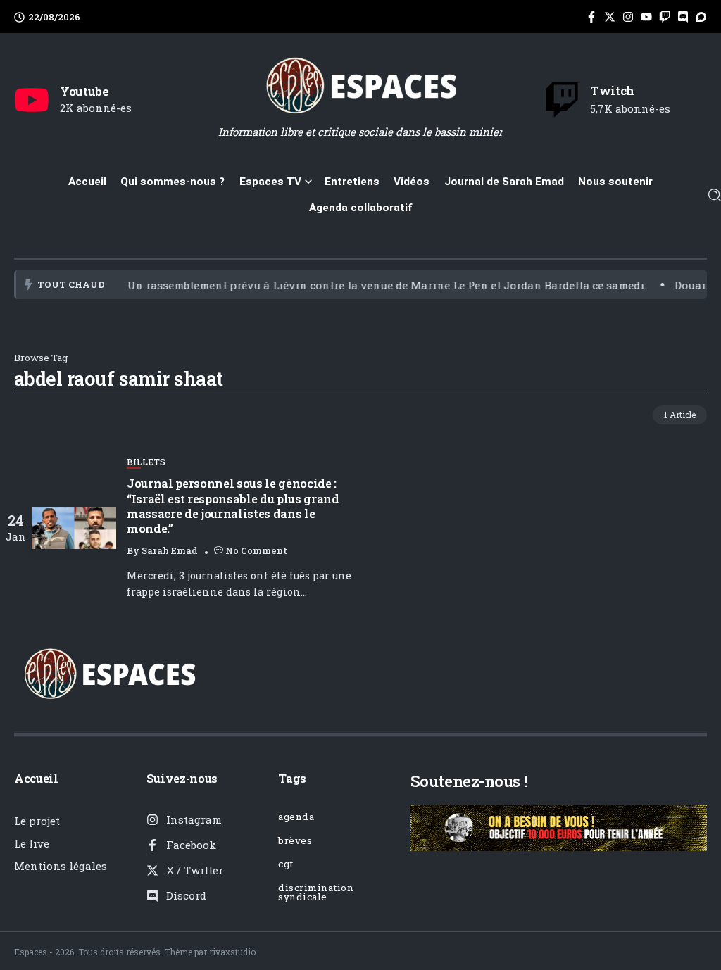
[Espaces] (360, 84)
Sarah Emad (170, 550)
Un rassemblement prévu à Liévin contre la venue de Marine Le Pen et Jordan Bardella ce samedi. (362, 285)
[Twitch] (561, 100)
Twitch (612, 90)
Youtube (84, 91)
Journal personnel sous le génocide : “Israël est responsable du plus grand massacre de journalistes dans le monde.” (233, 506)
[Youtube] (31, 100)
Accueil (36, 778)
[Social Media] (591, 17)
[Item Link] (74, 528)
